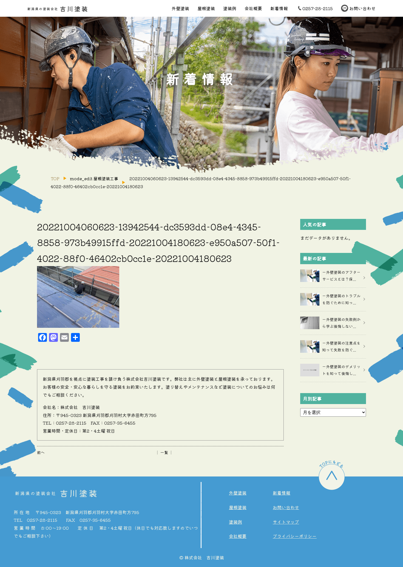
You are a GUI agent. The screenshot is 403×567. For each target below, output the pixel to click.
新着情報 (279, 8)
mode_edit (94, 178)
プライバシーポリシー (295, 536)
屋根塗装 (206, 8)
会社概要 (253, 8)
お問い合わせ (362, 8)
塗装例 (229, 8)
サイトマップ (286, 521)
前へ (41, 452)
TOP (55, 178)
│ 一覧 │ (164, 452)
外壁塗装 (180, 8)
